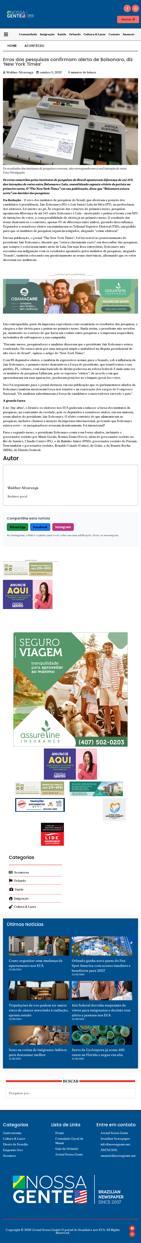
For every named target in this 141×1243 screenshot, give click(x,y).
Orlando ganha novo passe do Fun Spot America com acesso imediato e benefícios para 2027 (101, 966)
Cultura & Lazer (95, 34)
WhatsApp (17, 527)
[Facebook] (132, 1228)
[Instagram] (135, 8)
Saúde (61, 34)
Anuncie (128, 34)
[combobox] (70, 1093)
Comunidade (28, 34)
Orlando (75, 34)
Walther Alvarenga (23, 488)
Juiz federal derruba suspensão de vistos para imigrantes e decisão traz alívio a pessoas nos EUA (101, 1010)
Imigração (47, 34)
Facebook (40, 527)
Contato (114, 34)
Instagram (63, 527)
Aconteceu (34, 46)
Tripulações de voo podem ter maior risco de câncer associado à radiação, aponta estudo (38, 1010)
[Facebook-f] (127, 8)
